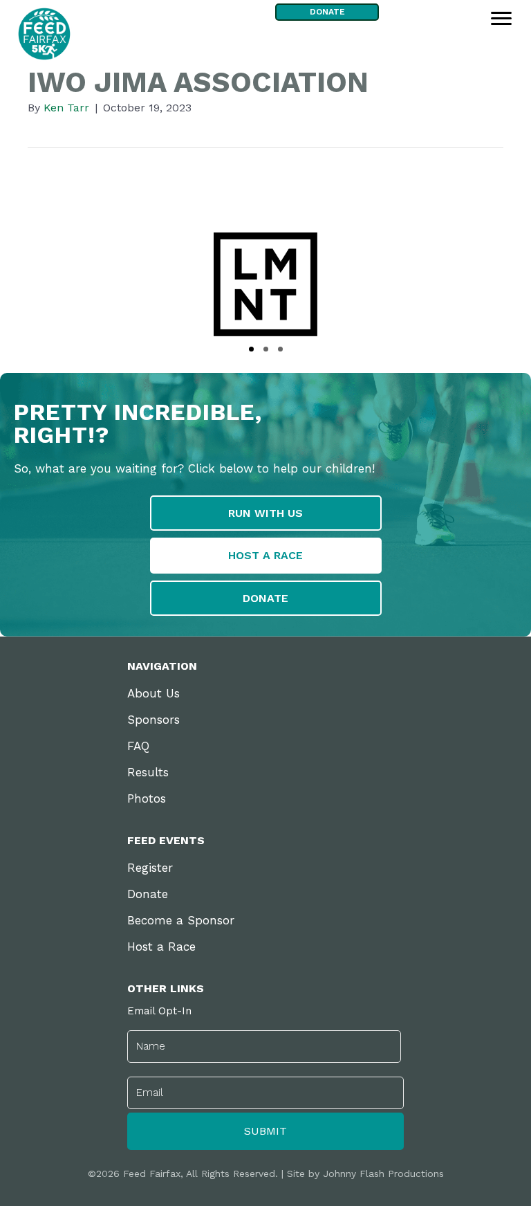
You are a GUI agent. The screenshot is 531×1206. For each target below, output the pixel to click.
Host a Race (161, 946)
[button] (251, 349)
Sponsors (153, 720)
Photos (146, 798)
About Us (153, 693)
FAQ (138, 746)
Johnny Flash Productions (383, 1173)
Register (150, 868)
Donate (147, 894)
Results (148, 772)
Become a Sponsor (180, 920)
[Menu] (501, 18)
